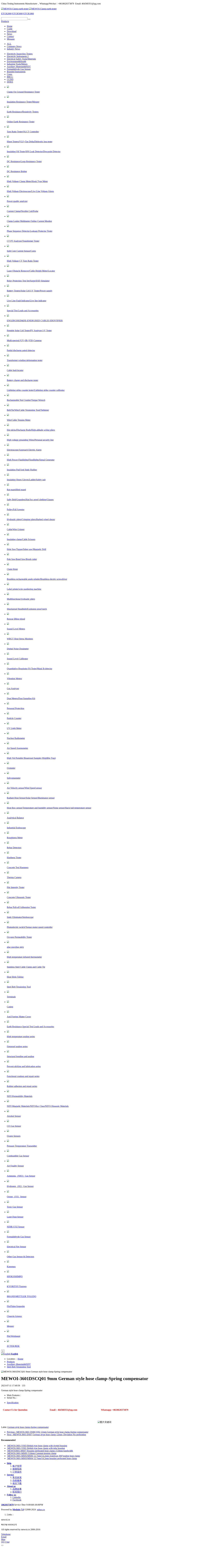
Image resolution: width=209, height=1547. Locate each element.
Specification (12, 1402)
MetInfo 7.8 (18, 1509)
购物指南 (17, 1469)
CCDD (10, 79)
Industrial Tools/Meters (17, 64)
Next (46, 1434)
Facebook (17, 1500)
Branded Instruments (16, 71)
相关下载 (17, 1483)
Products (5, 21)
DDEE (10, 82)
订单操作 (17, 1472)
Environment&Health (16, 61)
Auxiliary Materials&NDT (19, 66)
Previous (47, 1432)
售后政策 (17, 1477)
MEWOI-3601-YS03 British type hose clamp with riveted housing (37, 1445)
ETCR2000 (6, 13)
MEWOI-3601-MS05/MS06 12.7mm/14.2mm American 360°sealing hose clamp (43, 1456)
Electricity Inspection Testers (20, 54)
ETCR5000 (17, 13)
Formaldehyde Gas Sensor (19, 69)
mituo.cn (41, 1509)
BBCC (10, 77)
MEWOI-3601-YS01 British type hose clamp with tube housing (36, 1448)
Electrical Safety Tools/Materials (21, 59)
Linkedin (17, 1497)
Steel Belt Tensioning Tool (19, 1367)
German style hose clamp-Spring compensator (28, 1427)
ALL (9, 44)
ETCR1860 (28, 13)
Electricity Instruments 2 (18, 56)
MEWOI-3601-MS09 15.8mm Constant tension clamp (31, 1453)
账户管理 (17, 1466)
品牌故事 (17, 1489)
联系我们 (17, 1492)
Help (9, 1463)
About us (11, 1486)
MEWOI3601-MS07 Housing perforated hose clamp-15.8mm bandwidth (40, 1451)
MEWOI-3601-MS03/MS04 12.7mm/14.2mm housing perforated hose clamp (42, 1458)
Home (9, 26)
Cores (9, 74)
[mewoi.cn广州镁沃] (29, 9)
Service (10, 1475)
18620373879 (7, 1505)
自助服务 (17, 1480)
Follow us (11, 1495)
